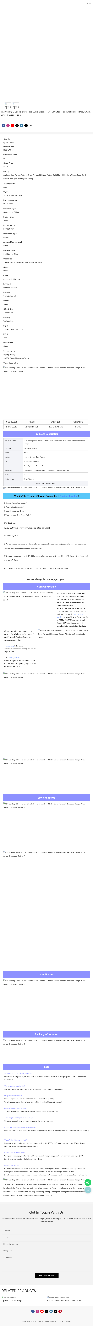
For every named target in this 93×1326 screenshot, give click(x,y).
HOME (78, 427)
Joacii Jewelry (9, 646)
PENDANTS (78, 422)
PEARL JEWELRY (55, 427)
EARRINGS (55, 422)
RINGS (32, 422)
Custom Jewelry (68, 496)
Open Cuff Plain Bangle (12, 1300)
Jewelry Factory (14, 658)
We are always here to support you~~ (46, 579)
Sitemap (67, 1321)
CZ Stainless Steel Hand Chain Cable (64, 1300)
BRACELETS (11, 427)
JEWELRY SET (31, 427)
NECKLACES (11, 422)
